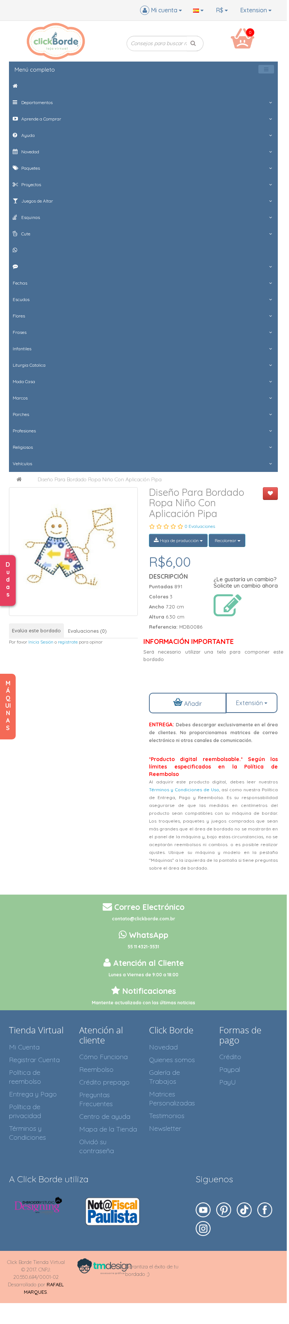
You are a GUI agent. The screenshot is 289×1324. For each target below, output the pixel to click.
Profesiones (24, 430)
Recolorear (225, 540)
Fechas (20, 283)
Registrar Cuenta (34, 1059)
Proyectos (30, 184)
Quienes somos (172, 1059)
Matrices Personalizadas (172, 1098)
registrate (68, 642)
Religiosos (23, 447)
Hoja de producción (179, 540)
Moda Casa (24, 381)
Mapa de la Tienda (108, 1129)
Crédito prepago (104, 1082)
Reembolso (96, 1069)
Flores (19, 316)
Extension (254, 10)
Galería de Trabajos (164, 1077)
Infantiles (22, 348)
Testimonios (166, 1115)
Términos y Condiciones (27, 1133)
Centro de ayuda (104, 1116)
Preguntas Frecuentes (96, 1099)
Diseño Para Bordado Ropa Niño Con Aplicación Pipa (100, 479)
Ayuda (27, 135)
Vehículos (22, 463)
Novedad (29, 151)
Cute (25, 234)
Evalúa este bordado (36, 630)
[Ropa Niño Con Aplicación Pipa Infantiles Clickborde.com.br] (73, 551)
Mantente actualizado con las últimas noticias (143, 1002)
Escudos (21, 299)
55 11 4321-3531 (143, 946)
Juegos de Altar (36, 201)
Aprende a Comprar (40, 119)
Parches (21, 414)
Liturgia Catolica (29, 365)
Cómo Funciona (103, 1056)
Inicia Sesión (40, 642)
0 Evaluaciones (199, 526)
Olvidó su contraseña (96, 1146)
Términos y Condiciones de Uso (184, 789)
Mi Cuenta (24, 1047)
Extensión (250, 703)
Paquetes (30, 168)
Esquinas (30, 217)
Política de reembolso (25, 1077)
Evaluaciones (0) (87, 631)
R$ (220, 10)
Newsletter (165, 1128)
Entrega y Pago (33, 1094)
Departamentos (36, 102)
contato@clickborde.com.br (143, 918)
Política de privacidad (25, 1111)
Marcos (20, 398)
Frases (20, 332)
